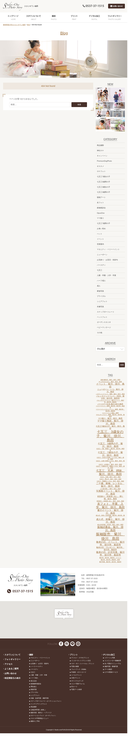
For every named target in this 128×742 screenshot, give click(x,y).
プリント (74, 17)
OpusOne (101, 213)
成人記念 (34, 681)
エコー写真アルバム (78, 684)
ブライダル (101, 296)
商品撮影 (100, 145)
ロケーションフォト (43, 715)
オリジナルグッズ (77, 681)
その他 (99, 333)
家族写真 (100, 291)
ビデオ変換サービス (111, 672)
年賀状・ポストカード (78, 672)
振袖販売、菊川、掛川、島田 (110, 536)
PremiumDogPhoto (104, 161)
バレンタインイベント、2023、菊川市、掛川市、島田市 (110, 397)
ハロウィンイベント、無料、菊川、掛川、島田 (110, 394)
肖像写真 (100, 307)
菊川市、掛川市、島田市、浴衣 (110, 559)
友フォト (100, 203)
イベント (100, 239)
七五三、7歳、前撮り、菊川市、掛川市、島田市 (110, 449)
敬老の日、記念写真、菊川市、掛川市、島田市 (110, 553)
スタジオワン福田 (31, 6)
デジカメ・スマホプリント (80, 658)
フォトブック (79, 669)
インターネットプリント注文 (81, 660)
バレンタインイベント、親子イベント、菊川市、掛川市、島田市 (110, 401)
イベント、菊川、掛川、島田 (110, 385)
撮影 (54, 17)
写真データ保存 (76, 689)
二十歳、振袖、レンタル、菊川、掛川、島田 (110, 484)
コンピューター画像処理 (113, 660)
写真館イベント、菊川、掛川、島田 (110, 492)
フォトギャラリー (115, 17)
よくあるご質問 (12, 669)
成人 (98, 286)
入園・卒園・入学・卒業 (106, 275)
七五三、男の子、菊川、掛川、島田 (110, 479)
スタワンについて (33, 17)
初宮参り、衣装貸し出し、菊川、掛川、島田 (110, 501)
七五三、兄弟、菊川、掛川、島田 (110, 477)
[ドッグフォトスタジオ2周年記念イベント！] (117, 109)
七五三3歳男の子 (103, 192)
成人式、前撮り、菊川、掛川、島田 (110, 520)
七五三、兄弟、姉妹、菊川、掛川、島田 (110, 472)
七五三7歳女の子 (103, 177)
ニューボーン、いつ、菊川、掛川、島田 (110, 390)
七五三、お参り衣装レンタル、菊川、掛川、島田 (110, 461)
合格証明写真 (38, 710)
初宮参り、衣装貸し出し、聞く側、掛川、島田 (110, 497)
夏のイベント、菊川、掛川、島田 (110, 511)
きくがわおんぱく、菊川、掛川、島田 (110, 381)
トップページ (13, 17)
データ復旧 (108, 669)
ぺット (99, 234)
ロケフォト (101, 171)
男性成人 (34, 686)
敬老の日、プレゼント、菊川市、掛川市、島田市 (110, 548)
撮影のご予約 (35, 721)
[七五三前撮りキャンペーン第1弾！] (117, 124)
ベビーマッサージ (104, 327)
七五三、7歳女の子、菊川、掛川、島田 (110, 453)
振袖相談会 (101, 208)
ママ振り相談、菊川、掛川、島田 (110, 422)
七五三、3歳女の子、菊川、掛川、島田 (110, 436)
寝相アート (101, 197)
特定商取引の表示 (13, 678)
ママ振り (100, 218)
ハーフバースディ (37, 666)
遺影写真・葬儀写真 (111, 666)
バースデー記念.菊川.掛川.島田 (110, 404)
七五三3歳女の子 (103, 187)
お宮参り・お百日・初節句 (107, 260)
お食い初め (101, 229)
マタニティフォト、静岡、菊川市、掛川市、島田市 (110, 415)
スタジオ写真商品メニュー (40, 718)
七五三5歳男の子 (103, 182)
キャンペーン (102, 156)
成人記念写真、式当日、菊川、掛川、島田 (110, 524)
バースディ (101, 265)
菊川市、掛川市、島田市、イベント (110, 557)
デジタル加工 (94, 17)
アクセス (9, 664)
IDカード (74, 686)
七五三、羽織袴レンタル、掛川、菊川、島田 (110, 481)
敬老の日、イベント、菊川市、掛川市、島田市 (110, 543)
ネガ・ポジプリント (82, 663)
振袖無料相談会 (36, 684)
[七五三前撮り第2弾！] (103, 124)
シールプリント (76, 675)
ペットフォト (102, 317)
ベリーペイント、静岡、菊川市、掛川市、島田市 (110, 406)
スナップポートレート (105, 312)
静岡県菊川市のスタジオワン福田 (14, 25)
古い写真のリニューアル (113, 663)
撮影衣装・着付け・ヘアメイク (41, 712)
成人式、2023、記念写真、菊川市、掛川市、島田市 (110, 516)
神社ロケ (100, 150)
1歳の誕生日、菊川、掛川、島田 (110, 379)
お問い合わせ (11, 673)
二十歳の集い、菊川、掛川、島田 (110, 488)
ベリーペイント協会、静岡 (110, 413)
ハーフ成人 (101, 281)
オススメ (100, 166)
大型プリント (75, 678)
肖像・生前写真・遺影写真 (40, 698)
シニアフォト (102, 301)
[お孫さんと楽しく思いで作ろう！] (103, 95)
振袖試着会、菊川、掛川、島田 (110, 529)
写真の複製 (75, 666)
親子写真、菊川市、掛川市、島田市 (110, 562)
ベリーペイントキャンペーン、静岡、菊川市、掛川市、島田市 (110, 410)
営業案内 (100, 244)
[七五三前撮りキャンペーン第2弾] (117, 95)
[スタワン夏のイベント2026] (103, 109)
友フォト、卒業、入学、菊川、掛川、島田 (110, 505)
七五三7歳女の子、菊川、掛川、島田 (110, 427)
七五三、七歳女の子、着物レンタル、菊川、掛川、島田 (110, 467)
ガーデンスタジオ (104, 322)
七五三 (99, 270)
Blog (28, 25)
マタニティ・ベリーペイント (108, 249)
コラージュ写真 (110, 658)
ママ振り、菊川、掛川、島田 (110, 418)
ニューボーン (102, 255)
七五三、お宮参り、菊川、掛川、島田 (110, 464)
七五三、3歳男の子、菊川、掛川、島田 (110, 445)
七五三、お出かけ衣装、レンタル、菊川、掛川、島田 (110, 458)
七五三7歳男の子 (103, 223)
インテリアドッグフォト (39, 704)
